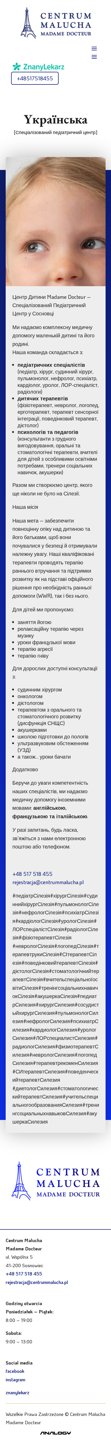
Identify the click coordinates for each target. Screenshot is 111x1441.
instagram (15, 1379)
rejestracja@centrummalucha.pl (48, 882)
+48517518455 (35, 78)
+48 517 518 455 (32, 873)
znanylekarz (17, 1392)
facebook (15, 1371)
